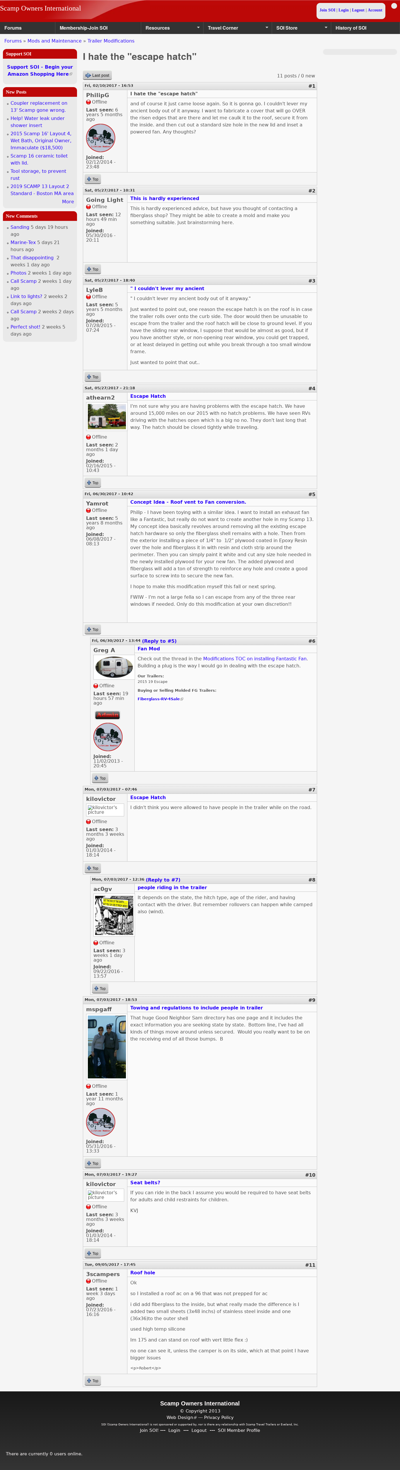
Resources (155, 29)
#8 (311, 880)
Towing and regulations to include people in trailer (196, 1008)
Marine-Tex (23, 242)
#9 (311, 1000)
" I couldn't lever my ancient (167, 288)
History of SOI (351, 27)
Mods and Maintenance (55, 41)
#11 (310, 1265)
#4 (311, 388)
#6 (311, 641)
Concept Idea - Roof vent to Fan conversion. (188, 502)
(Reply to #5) (159, 641)
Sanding (20, 227)
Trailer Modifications (111, 41)
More (68, 201)
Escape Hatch (148, 396)
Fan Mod (149, 649)
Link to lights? (26, 296)
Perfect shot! (25, 327)
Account (375, 10)
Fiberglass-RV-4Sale (160, 699)
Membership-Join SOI (83, 27)
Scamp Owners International (40, 8)
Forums (13, 27)
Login (344, 10)
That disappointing (33, 257)
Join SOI (327, 10)
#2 (311, 191)
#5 (311, 494)
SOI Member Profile (239, 1430)
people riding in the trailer (172, 887)
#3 (311, 281)
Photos (18, 273)
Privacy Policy (219, 1417)
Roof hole (142, 1273)
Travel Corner (221, 29)
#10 (310, 1175)
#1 (311, 86)
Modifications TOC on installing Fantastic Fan (255, 659)
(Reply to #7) (163, 880)
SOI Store (285, 29)
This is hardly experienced (164, 198)
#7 (311, 790)
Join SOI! (149, 1430)
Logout (358, 10)
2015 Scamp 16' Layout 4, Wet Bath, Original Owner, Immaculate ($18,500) (41, 140)
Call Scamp (24, 281)
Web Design (182, 1417)
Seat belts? (145, 1182)
